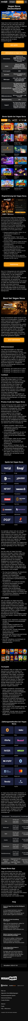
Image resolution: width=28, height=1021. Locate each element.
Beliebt (3, 120)
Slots (23, 120)
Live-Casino (9, 120)
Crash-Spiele (15, 120)
